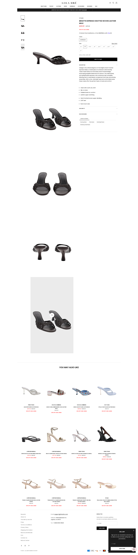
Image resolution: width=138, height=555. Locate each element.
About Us (23, 517)
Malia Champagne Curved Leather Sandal (56, 453)
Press (22, 522)
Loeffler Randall (31, 451)
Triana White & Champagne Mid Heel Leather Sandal (56, 501)
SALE (96, 6)
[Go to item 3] (23, 32)
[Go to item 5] (23, 47)
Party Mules (91, 122)
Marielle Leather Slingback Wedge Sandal (107, 454)
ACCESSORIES (81, 6)
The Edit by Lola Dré (26, 519)
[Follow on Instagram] (25, 545)
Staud (81, 18)
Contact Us (24, 538)
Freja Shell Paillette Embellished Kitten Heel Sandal (107, 501)
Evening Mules (83, 122)
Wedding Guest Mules (85, 124)
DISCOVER (84, 10)
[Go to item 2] (23, 25)
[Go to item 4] (23, 39)
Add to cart (98, 59)
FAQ (22, 535)
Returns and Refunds (26, 532)
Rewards (23, 514)
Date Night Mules (100, 122)
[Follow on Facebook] (21, 545)
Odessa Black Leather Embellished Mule (31, 453)
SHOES (65, 6)
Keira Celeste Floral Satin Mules (82, 407)
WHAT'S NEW (44, 6)
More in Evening (84, 118)
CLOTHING (58, 6)
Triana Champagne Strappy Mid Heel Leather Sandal (82, 501)
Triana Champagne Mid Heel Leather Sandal (31, 501)
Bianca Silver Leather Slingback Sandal (82, 453)
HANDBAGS (72, 6)
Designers (89, 6)
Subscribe (122, 548)
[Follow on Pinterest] (29, 545)
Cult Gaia (106, 405)
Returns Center (25, 540)
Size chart (114, 43)
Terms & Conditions (26, 525)
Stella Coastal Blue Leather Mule (106, 407)
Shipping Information (26, 530)
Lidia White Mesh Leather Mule (31, 407)
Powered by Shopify (33, 550)
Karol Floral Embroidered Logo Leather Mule (56, 407)
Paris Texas (31, 405)
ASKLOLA (134, 549)
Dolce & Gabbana (56, 405)
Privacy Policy (24, 527)
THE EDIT (51, 6)
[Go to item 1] (23, 18)
